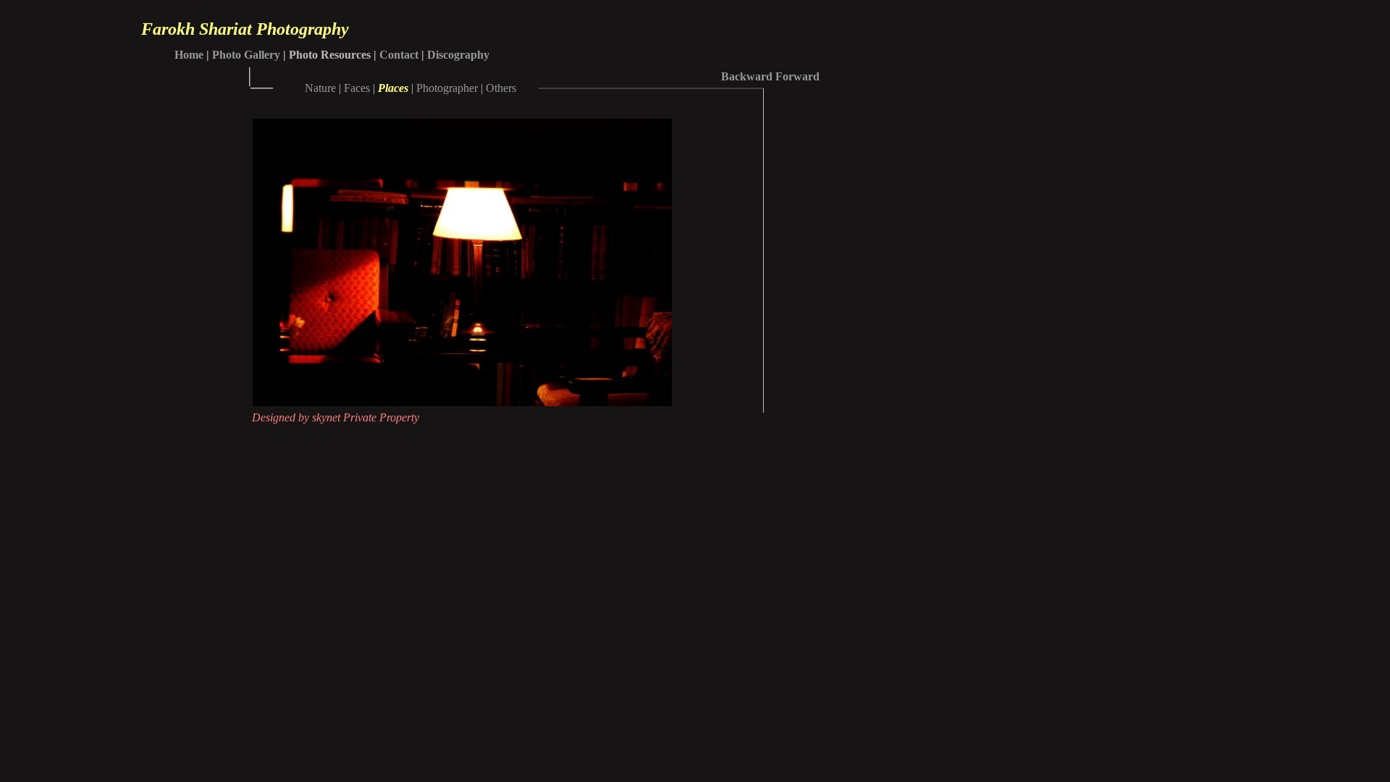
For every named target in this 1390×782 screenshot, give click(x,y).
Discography (458, 55)
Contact (398, 55)
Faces (357, 88)
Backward (746, 76)
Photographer (447, 88)
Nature (320, 88)
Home (188, 55)
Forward (797, 76)
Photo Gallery (246, 55)
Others (501, 88)
